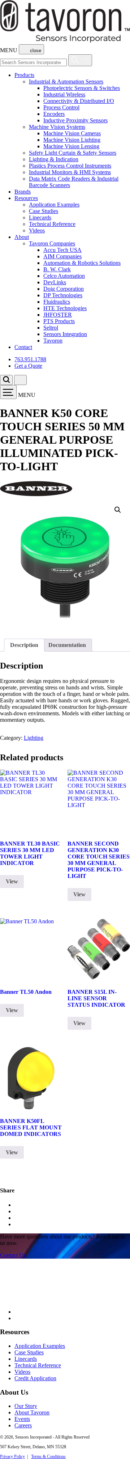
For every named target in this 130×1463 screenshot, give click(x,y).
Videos (37, 230)
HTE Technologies (65, 308)
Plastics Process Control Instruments (70, 166)
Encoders (54, 114)
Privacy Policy (12, 1456)
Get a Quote (28, 366)
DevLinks (54, 282)
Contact (23, 347)
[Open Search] (80, 60)
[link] (13, 1255)
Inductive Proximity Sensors (75, 120)
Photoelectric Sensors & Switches (81, 88)
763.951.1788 (30, 359)
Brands (22, 192)
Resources (26, 198)
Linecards (40, 217)
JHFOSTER (57, 315)
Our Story (25, 1406)
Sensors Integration (65, 334)
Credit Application (35, 1378)
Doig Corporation (63, 289)
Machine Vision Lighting (71, 140)
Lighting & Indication (53, 159)
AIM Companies (62, 256)
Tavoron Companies (52, 243)
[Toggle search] (6, 380)
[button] (117, 509)
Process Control (61, 107)
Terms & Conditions (48, 1456)
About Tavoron (31, 1412)
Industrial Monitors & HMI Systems (70, 172)
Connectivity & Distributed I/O (78, 101)
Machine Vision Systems (57, 127)
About (21, 237)
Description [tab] (24, 645)
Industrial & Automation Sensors (66, 81)
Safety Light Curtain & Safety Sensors (72, 153)
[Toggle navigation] (8, 392)
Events (22, 1419)
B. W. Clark (57, 269)
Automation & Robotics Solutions (82, 263)
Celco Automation (64, 276)
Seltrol (50, 328)
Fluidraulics (56, 302)
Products (24, 75)
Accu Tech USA (62, 250)
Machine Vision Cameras (72, 133)
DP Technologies (62, 295)
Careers (23, 1425)
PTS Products (59, 321)
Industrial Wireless (64, 94)
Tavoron (52, 341)
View (12, 881)
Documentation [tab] (67, 645)
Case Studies (43, 211)
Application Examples (54, 204)
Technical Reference (52, 224)
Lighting (33, 738)
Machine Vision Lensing (71, 146)
